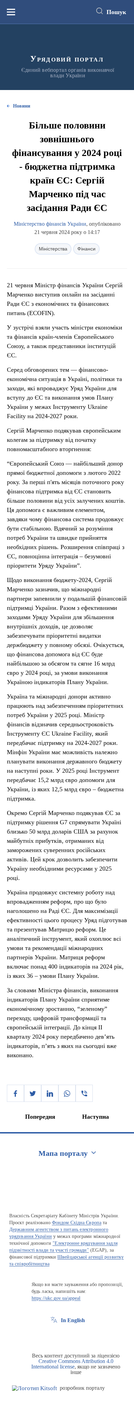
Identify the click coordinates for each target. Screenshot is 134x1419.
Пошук (116, 12)
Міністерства (53, 249)
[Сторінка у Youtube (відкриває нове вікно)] (79, 1336)
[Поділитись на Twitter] (32, 1093)
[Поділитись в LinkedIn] (50, 1093)
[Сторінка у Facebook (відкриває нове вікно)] (54, 1336)
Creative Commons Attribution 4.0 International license (72, 1364)
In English (73, 1320)
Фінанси (86, 249)
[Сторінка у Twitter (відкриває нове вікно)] (67, 1336)
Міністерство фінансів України (50, 224)
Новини (21, 106)
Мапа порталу (63, 1153)
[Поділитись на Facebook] (15, 1093)
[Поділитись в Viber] (84, 1093)
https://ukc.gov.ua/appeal (56, 1298)
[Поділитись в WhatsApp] (67, 1093)
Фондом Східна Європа (76, 1222)
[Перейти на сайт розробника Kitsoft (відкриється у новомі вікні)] (34, 1388)
